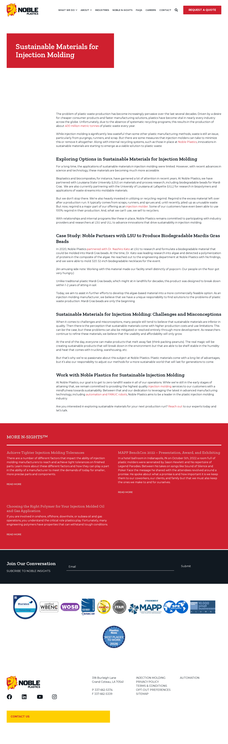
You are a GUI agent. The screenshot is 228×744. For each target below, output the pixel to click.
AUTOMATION (189, 677)
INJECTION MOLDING (151, 677)
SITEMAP (142, 693)
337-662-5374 (103, 689)
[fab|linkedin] (24, 696)
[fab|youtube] (40, 696)
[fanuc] (104, 607)
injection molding (160, 386)
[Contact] (58, 717)
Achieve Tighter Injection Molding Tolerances (45, 452)
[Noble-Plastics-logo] (22, 10)
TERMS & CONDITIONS (151, 685)
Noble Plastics (187, 142)
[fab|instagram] (54, 696)
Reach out (175, 406)
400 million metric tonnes (82, 126)
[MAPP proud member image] (145, 607)
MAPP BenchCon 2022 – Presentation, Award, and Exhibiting (169, 452)
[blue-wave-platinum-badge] (25, 606)
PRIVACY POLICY (147, 681)
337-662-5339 (103, 693)
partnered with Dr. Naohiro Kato (108, 249)
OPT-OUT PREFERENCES (153, 689)
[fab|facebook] (9, 696)
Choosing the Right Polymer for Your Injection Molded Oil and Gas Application (55, 508)
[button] (76, 10)
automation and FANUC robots (106, 394)
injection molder (137, 206)
